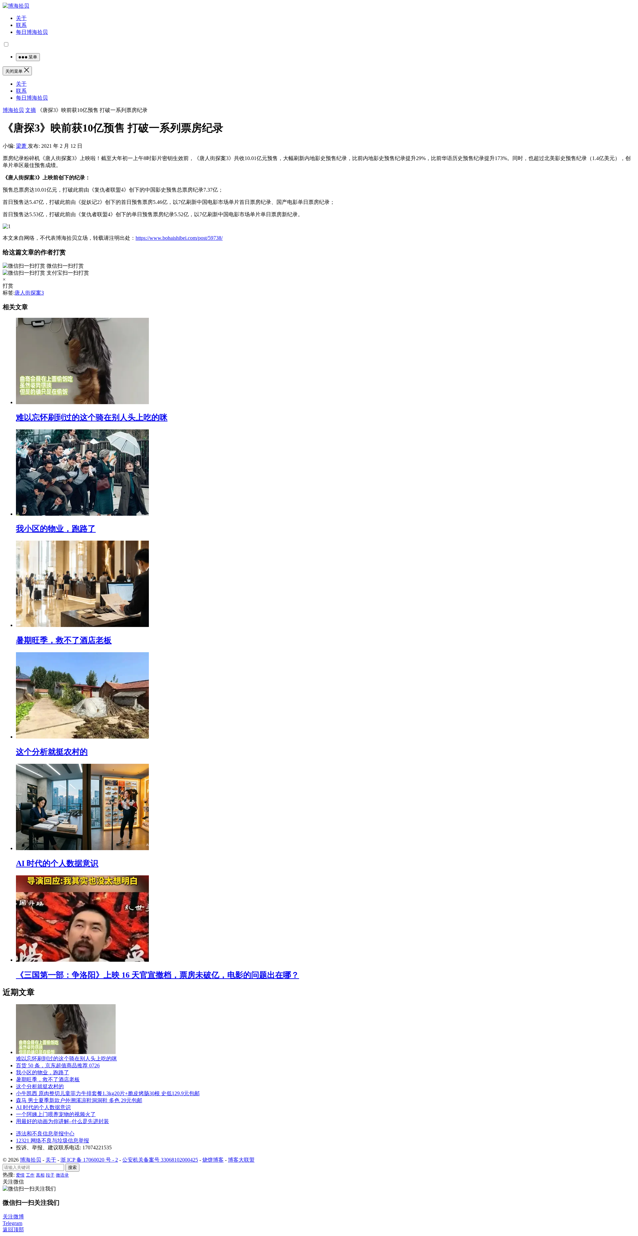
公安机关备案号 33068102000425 (160, 1160)
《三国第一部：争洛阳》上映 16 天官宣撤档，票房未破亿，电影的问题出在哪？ (157, 975)
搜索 (72, 1167)
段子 (50, 1175)
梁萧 (22, 146)
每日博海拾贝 (32, 32)
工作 (30, 1175)
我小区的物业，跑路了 (56, 528)
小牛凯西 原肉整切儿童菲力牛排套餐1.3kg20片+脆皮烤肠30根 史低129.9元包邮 (108, 1093)
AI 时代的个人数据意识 (57, 863)
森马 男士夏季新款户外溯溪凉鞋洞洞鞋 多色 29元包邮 (79, 1100)
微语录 (62, 1175)
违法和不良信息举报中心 (45, 1133)
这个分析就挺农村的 (52, 752)
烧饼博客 (213, 1160)
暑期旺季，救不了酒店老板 (64, 640)
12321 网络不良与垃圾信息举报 (52, 1140)
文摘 (30, 110)
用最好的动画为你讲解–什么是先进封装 (62, 1121)
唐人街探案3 (29, 293)
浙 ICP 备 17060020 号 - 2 (89, 1160)
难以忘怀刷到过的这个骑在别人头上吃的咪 (91, 417)
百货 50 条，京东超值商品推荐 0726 (58, 1065)
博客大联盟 (241, 1160)
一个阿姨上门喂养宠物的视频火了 (56, 1114)
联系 (21, 25)
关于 (21, 18)
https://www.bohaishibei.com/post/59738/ (179, 238)
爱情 (20, 1175)
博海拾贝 (13, 110)
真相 (40, 1175)
